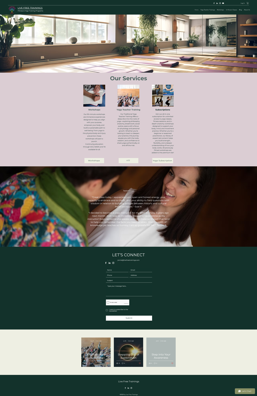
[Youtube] (223, 3)
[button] (248, 3)
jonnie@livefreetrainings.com (129, 260)
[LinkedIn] (217, 3)
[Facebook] (214, 3)
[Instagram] (220, 3)
